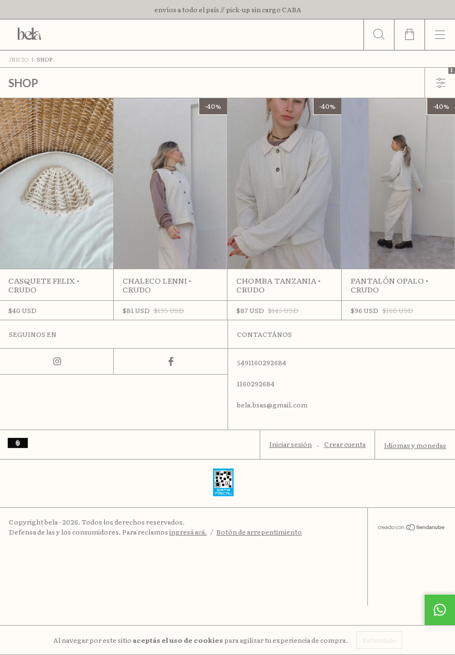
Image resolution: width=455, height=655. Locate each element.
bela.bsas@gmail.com (272, 405)
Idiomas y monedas (415, 445)
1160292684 (256, 384)
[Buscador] (378, 34)
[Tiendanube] (411, 527)
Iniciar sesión (290, 444)
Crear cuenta (345, 444)
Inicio (18, 59)
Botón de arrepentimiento (259, 532)
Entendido (379, 640)
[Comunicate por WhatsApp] (439, 609)
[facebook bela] (170, 361)
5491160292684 (261, 362)
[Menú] (439, 34)
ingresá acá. (188, 532)
